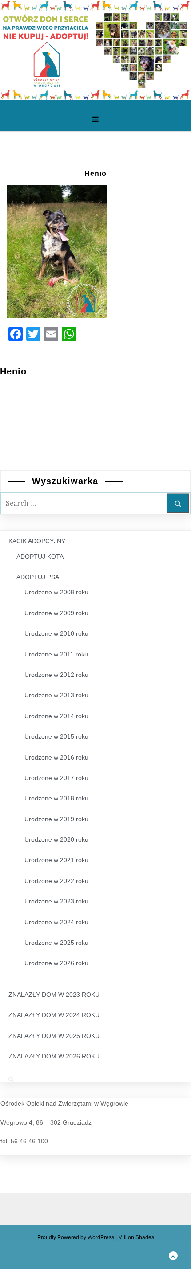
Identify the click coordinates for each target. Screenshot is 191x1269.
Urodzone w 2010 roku (56, 633)
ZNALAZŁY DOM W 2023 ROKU (53, 994)
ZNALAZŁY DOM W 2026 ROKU (53, 1056)
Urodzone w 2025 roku (56, 942)
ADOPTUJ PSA (37, 577)
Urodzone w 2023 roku (56, 901)
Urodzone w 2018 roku (56, 798)
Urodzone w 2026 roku (56, 963)
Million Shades (136, 1237)
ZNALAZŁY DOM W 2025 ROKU (53, 1035)
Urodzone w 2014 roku (56, 716)
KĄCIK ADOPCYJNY (36, 541)
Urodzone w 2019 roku (56, 819)
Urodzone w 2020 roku (56, 839)
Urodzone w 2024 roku (56, 922)
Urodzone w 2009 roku (56, 613)
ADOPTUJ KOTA (40, 556)
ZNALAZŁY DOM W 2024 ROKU (53, 1014)
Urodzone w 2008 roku (56, 592)
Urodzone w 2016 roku (56, 757)
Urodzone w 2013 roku (56, 695)
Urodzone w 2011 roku (56, 654)
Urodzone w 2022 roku (56, 880)
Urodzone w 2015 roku (56, 736)
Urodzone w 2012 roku (56, 674)
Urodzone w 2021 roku (56, 859)
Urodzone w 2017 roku (56, 777)
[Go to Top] (173, 1255)
